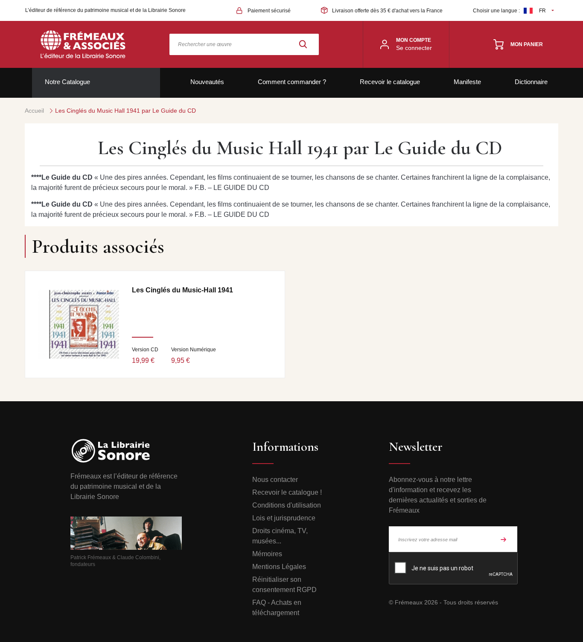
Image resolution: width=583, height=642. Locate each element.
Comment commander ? (292, 81)
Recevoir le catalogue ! (287, 492)
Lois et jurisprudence (283, 518)
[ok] (503, 539)
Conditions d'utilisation (286, 505)
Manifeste (467, 81)
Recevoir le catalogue (390, 81)
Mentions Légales (279, 566)
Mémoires (267, 553)
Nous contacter (275, 479)
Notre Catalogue (67, 81)
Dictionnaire (531, 81)
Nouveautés (207, 81)
